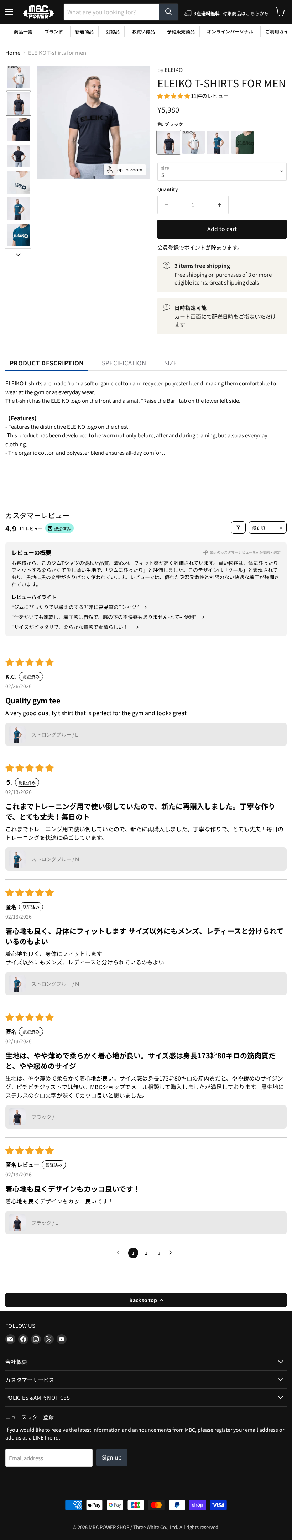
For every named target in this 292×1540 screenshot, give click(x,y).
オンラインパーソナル (230, 31)
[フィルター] (238, 527)
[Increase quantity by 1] (219, 205)
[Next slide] (18, 254)
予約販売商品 (181, 31)
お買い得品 (143, 31)
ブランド (54, 31)
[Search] (168, 12)
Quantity (167, 189)
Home (12, 53)
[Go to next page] (172, 1253)
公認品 (113, 31)
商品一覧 (23, 31)
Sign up (112, 1457)
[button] (18, 77)
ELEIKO (174, 69)
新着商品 (84, 31)
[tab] (46, 363)
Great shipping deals (234, 282)
